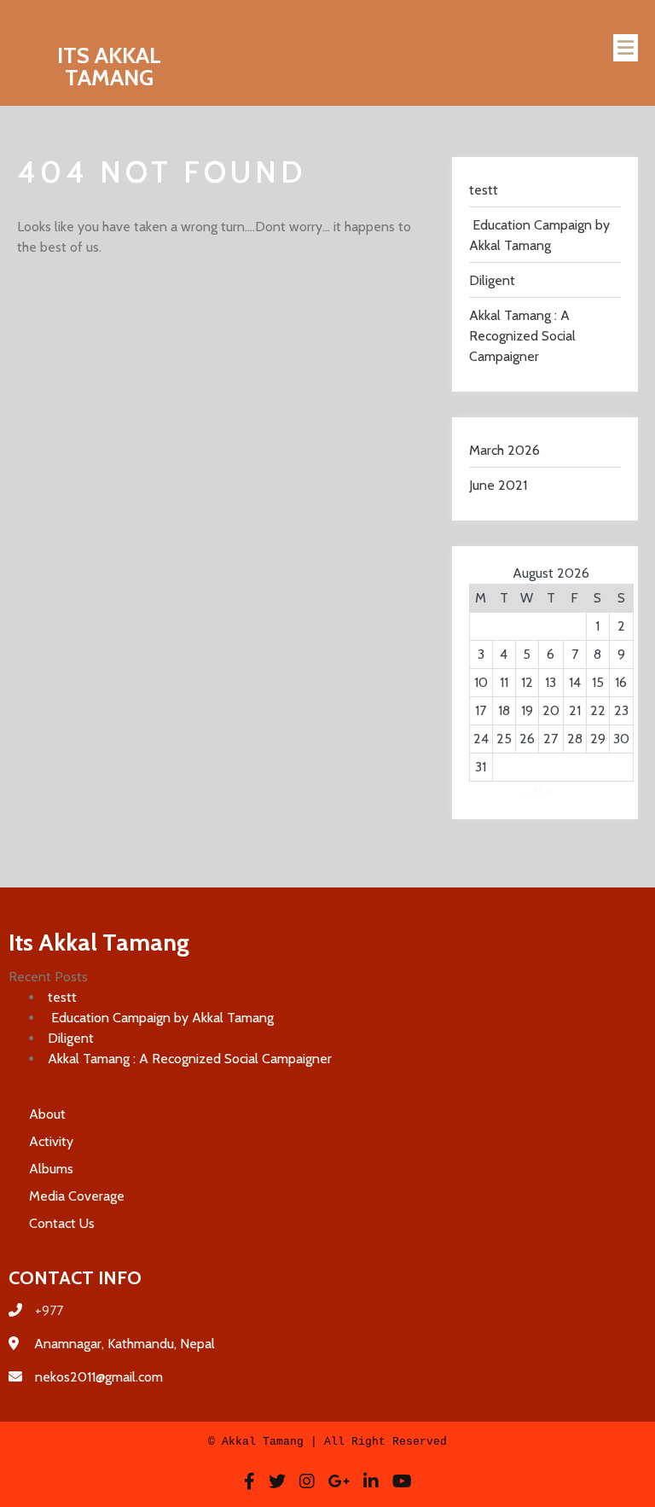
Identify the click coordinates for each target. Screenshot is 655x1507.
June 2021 (498, 485)
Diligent (492, 280)
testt (483, 190)
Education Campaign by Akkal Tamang (161, 1018)
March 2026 (504, 450)
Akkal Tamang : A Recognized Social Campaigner (522, 335)
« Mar (537, 791)
